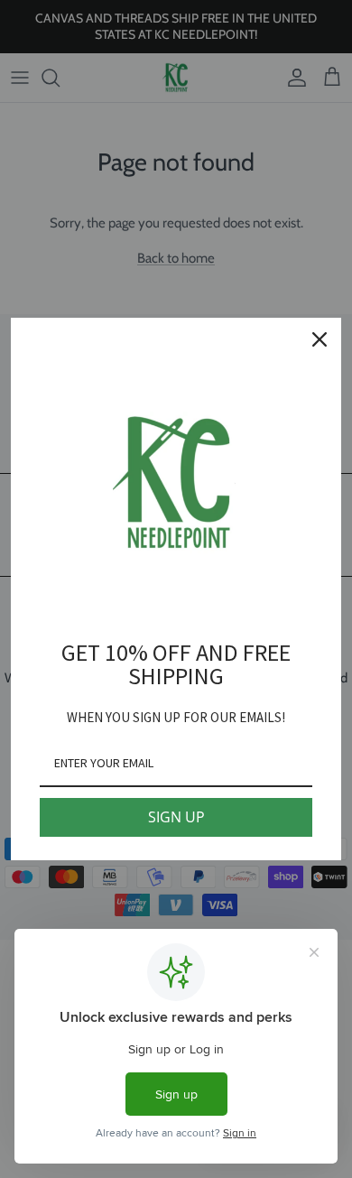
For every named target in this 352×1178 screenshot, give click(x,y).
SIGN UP (176, 817)
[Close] (319, 339)
